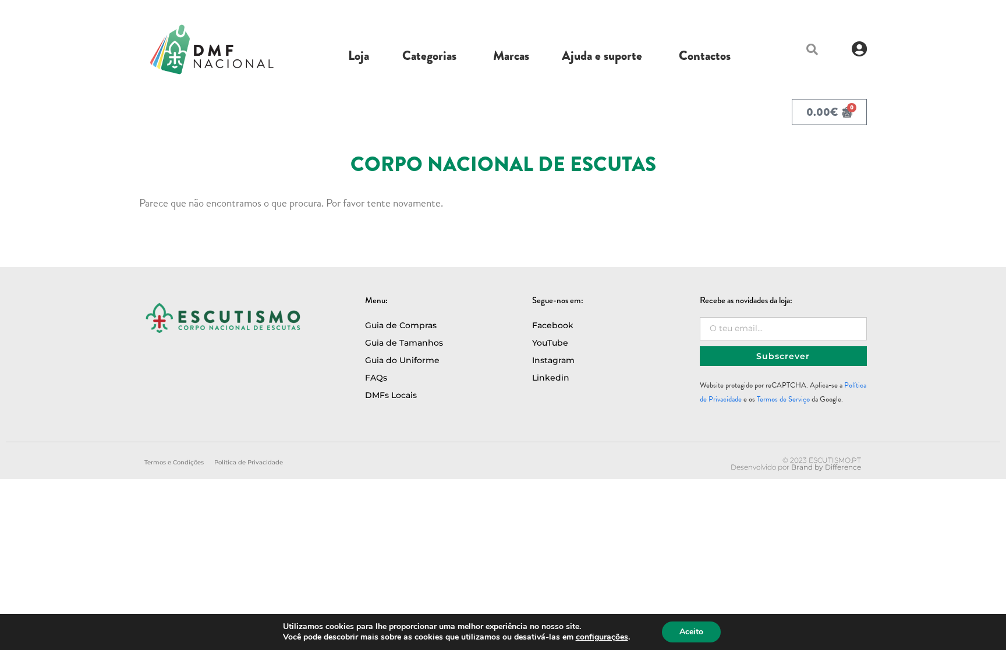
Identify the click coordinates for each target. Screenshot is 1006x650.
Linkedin (550, 377)
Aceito (691, 631)
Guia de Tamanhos (404, 343)
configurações (602, 637)
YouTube (550, 343)
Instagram (553, 360)
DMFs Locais (391, 395)
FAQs (376, 377)
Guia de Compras (401, 325)
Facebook (552, 325)
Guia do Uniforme (402, 360)
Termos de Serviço (783, 399)
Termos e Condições (174, 462)
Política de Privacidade (248, 462)
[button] (812, 49)
